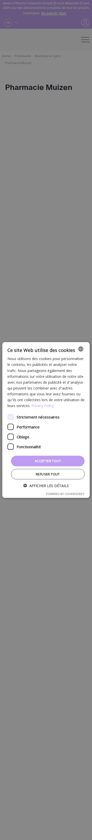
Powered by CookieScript (65, 493)
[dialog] (46, 420)
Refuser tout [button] (48, 474)
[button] (46, 485)
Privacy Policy (42, 405)
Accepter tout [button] (48, 461)
